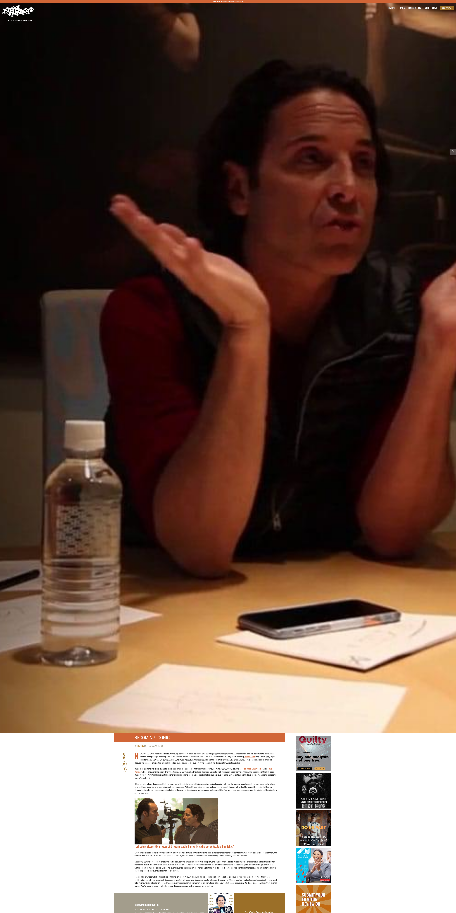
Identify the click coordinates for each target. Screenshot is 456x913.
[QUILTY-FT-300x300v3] (313, 736)
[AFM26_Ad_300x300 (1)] (313, 848)
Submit (435, 8)
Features (412, 8)
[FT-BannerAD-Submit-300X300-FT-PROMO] (313, 886)
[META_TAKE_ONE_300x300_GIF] (313, 773)
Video (427, 8)
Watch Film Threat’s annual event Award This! (228, 1)
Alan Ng (140, 746)
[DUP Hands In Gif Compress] (313, 811)
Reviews (391, 8)
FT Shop (446, 8)
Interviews (401, 8)
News (420, 8)
